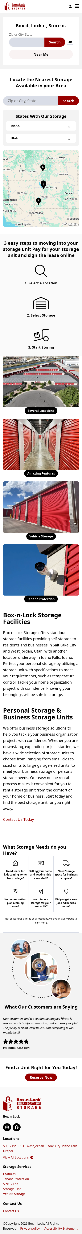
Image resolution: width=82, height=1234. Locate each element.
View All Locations (18, 1157)
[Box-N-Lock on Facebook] (17, 1127)
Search (55, 42)
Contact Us (11, 1211)
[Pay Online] (70, 6)
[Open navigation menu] (77, 6)
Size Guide (10, 1184)
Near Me (41, 54)
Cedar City (53, 1146)
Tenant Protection (41, 599)
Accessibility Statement (61, 1228)
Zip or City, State (20, 34)
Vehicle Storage (41, 536)
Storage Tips (12, 1189)
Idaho (15, 126)
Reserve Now (41, 1077)
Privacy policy (30, 1228)
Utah (14, 138)
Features (9, 1174)
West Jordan (35, 1146)
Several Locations (41, 411)
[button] (41, 188)
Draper (8, 1151)
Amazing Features (41, 473)
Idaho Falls (69, 1146)
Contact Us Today (18, 819)
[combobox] (26, 42)
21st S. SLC (17, 1146)
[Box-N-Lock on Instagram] (7, 1127)
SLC (5, 1146)
